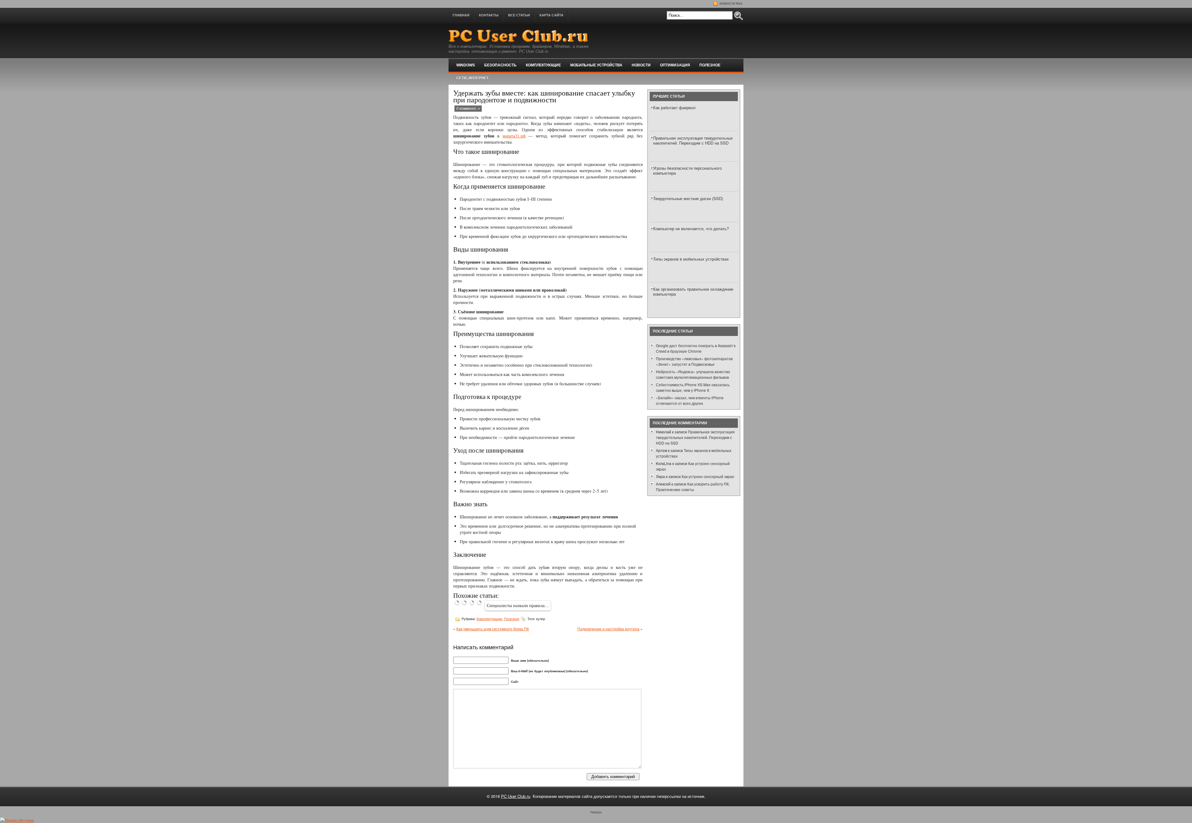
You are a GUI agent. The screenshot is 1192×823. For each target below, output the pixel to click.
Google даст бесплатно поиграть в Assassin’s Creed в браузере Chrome (696, 348)
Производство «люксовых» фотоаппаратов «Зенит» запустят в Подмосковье (694, 361)
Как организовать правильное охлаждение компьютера (693, 291)
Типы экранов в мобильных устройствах (691, 259)
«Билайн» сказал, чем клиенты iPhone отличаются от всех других (690, 400)
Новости (641, 65)
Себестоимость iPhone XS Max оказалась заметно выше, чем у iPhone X (692, 387)
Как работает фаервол (674, 107)
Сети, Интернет (472, 78)
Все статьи (519, 15)
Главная (461, 15)
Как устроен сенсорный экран (708, 476)
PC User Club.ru (515, 796)
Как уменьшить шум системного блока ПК (492, 628)
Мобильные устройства (596, 65)
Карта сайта (551, 15)
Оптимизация (675, 65)
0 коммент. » (468, 108)
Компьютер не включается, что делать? (691, 228)
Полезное (709, 65)
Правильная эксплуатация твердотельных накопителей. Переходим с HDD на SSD (693, 140)
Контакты (489, 15)
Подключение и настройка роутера (608, 628)
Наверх (596, 811)
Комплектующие (543, 65)
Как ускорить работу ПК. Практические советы (693, 486)
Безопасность (500, 65)
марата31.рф (514, 136)
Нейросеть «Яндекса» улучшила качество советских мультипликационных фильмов (693, 374)
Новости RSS (731, 3)
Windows (465, 65)
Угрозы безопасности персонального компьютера (687, 170)
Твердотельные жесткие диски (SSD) (688, 198)
